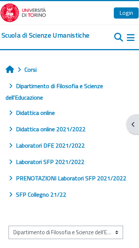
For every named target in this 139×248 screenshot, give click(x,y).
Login (126, 12)
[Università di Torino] (23, 11)
